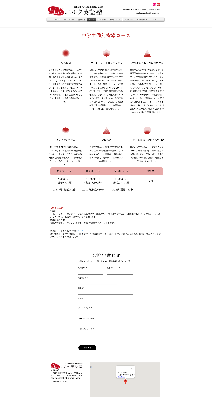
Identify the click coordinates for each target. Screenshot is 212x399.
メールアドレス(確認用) (87, 318)
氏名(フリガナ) (112, 268)
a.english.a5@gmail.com (68, 378)
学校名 (80, 288)
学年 (80, 299)
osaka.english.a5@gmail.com (148, 13)
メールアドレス (84, 308)
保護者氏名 (82, 278)
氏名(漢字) (82, 268)
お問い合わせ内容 (85, 329)
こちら (80, 231)
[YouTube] (158, 4)
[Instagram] (154, 4)
